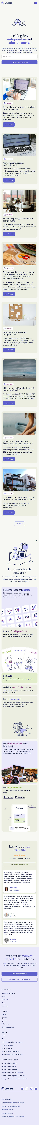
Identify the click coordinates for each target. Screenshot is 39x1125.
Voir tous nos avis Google (19, 864)
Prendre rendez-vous (19, 973)
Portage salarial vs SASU (9, 1063)
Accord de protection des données (13, 1116)
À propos (4, 1006)
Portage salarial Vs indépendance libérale (15, 1079)
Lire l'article (9, 125)
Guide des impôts (7, 1048)
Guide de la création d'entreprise (12, 1042)
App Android (5, 1021)
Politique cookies (7, 1113)
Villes (3, 1036)
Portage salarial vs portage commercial (14, 1075)
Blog (3, 1003)
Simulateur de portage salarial (19, 979)
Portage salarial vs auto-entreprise (12, 1072)
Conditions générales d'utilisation (13, 1102)
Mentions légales (7, 1109)
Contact (4, 1014)
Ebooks (4, 996)
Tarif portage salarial (8, 1027)
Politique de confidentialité (11, 1106)
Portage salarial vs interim (9, 1069)
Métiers (4, 1039)
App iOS (4, 1018)
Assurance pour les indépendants (12, 1054)
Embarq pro (5, 1024)
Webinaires (5, 999)
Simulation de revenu (8, 993)
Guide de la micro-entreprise (11, 1051)
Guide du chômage (7, 1045)
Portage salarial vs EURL (9, 1066)
